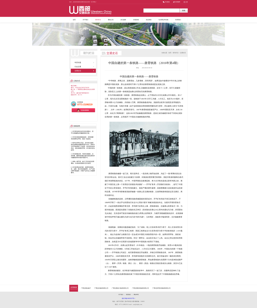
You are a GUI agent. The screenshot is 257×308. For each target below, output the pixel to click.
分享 (186, 2)
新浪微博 (177, 2)
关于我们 (85, 19)
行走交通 (78, 66)
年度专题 (78, 62)
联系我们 (178, 19)
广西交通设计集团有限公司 (120, 288)
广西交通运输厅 (86, 288)
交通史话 (78, 71)
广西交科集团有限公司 (101, 288)
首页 (74, 19)
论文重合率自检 (163, 19)
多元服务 (123, 19)
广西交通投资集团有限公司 (140, 288)
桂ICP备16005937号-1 (128, 298)
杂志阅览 (148, 19)
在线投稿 (136, 19)
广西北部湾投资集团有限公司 (161, 288)
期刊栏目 (98, 19)
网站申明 (136, 294)
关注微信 (167, 2)
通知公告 (111, 19)
